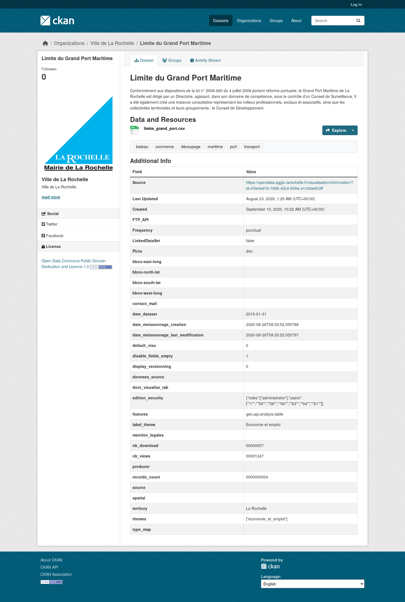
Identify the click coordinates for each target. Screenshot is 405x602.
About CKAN (51, 560)
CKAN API (49, 567)
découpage (191, 146)
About (296, 20)
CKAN (270, 566)
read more (51, 197)
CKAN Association (56, 574)
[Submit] (358, 20)
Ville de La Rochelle (112, 42)
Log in (356, 4)
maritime (215, 146)
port (233, 146)
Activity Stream (207, 60)
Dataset (146, 60)
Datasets (220, 20)
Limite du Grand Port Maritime (175, 42)
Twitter (51, 224)
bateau (142, 146)
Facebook (54, 235)
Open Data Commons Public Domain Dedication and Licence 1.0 (74, 263)
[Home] (45, 42)
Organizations (249, 20)
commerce (164, 146)
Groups (276, 20)
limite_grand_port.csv (164, 128)
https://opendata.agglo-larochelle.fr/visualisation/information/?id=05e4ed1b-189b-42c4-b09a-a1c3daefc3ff (299, 185)
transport (252, 146)
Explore (339, 130)
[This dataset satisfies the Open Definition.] (101, 266)
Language (270, 576)
